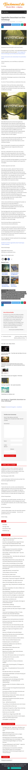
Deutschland (16, 291)
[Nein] (26, 766)
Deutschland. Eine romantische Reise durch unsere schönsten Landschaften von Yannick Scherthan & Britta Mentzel (13, 365)
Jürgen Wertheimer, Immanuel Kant (11, 570)
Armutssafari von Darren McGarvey (10, 677)
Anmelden (5, 524)
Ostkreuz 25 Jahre (7, 336)
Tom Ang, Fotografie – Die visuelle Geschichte (11, 385)
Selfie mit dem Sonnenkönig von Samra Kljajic (13, 563)
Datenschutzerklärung (16, 768)
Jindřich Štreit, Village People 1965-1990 (12, 714)
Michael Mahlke (12, 21)
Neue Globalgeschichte (8, 649)
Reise (14, 290)
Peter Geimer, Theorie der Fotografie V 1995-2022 (11, 375)
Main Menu (6, 12)
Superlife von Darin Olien (8, 659)
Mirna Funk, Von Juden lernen (9, 574)
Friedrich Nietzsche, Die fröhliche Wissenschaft (13, 624)
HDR (11, 293)
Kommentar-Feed (7, 528)
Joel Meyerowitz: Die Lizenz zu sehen (11, 657)
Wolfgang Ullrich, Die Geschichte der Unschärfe (13, 619)
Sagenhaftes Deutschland (14, 298)
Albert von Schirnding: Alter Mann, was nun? (12, 582)
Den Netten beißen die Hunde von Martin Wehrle (13, 637)
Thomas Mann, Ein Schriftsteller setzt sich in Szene (14, 704)
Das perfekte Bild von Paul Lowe (10, 706)
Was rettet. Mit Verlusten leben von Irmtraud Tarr (14, 655)
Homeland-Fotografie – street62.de (14, 407)
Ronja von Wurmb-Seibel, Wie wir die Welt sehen (13, 626)
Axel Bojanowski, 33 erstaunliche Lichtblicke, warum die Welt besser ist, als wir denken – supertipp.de (12, 749)
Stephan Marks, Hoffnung (8, 604)
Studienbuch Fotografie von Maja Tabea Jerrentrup (14, 708)
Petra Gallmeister (20, 295)
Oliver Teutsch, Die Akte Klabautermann (11, 639)
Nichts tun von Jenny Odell (9, 712)
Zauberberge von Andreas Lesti (7, 394)
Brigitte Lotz (9, 291)
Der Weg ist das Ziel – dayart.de (9, 727)
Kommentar (7, 423)
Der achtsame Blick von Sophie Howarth (11, 606)
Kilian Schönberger (18, 293)
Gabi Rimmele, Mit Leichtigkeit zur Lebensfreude (13, 595)
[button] (3, 259)
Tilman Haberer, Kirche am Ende (10, 572)
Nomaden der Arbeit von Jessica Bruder (11, 671)
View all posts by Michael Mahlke (17, 329)
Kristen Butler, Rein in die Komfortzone (11, 576)
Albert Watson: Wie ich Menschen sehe (11, 647)
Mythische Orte (11, 295)
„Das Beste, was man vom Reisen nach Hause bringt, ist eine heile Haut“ (14, 729)
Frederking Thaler (5, 293)
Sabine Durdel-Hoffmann (15, 297)
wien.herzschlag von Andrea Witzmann (11, 710)
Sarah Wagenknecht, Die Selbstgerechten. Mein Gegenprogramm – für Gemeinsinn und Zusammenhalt (13, 680)
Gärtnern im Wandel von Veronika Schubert (12, 632)
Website (12, 449)
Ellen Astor (23, 291)
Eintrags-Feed (6, 526)
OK (8, 768)
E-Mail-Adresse (6, 445)
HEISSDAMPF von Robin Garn (9, 719)
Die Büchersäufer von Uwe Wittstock (11, 641)
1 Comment (20, 21)
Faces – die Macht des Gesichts (9, 702)
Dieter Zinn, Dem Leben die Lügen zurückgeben (13, 597)
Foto (10, 290)
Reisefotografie (5, 297)
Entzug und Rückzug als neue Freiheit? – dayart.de (14, 744)
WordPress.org (6, 530)
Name (5, 441)
